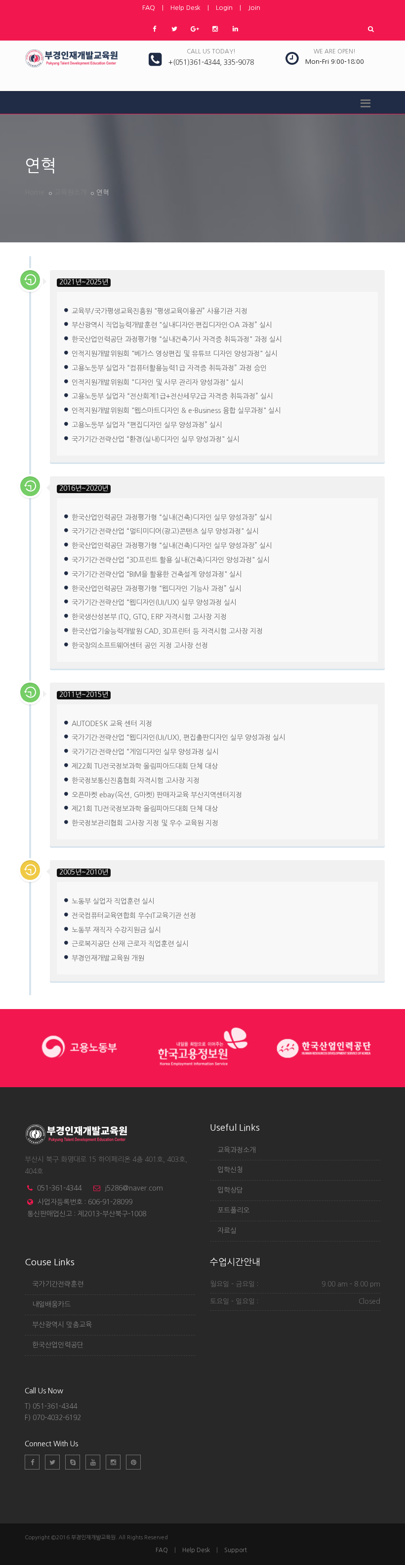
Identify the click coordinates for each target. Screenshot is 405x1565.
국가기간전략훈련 (57, 1284)
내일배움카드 (51, 1304)
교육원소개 (70, 192)
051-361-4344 (59, 1188)
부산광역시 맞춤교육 (62, 1324)
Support (235, 1550)
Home (34, 192)
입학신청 (230, 1169)
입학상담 (230, 1190)
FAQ (148, 7)
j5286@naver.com (134, 1188)
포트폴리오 (233, 1210)
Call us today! (211, 51)
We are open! (335, 51)
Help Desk (185, 7)
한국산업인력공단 (57, 1344)
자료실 (227, 1230)
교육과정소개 (236, 1150)
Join (254, 7)
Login (224, 7)
